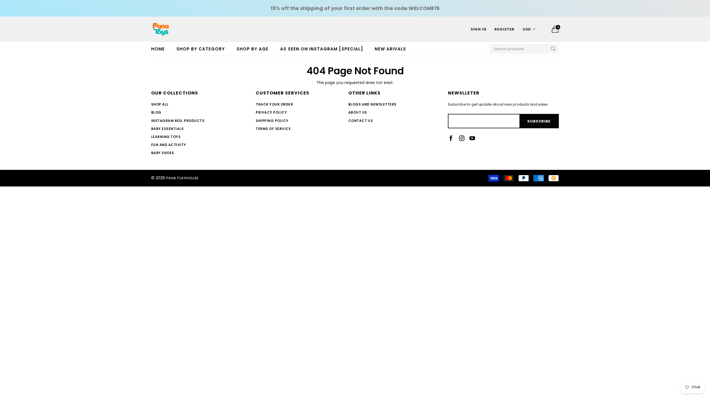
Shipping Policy (272, 120)
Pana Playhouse (182, 178)
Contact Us (360, 120)
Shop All (160, 104)
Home (158, 49)
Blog (156, 112)
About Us (357, 112)
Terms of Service (273, 128)
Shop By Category (200, 49)
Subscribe (538, 121)
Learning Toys (166, 136)
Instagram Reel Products (177, 120)
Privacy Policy (271, 112)
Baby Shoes (162, 152)
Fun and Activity (168, 144)
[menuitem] (161, 49)
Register (504, 29)
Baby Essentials (167, 128)
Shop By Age (252, 49)
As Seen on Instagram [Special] (321, 49)
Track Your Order (274, 104)
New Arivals (390, 49)
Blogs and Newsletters (372, 104)
